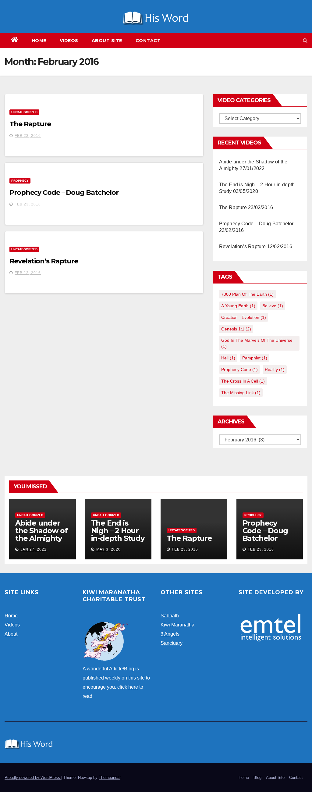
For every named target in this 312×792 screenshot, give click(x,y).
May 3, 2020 (108, 549)
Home (39, 40)
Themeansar (109, 777)
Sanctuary (172, 643)
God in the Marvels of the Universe (256, 343)
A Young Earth (238, 305)
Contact (148, 40)
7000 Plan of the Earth (247, 294)
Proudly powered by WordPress (33, 777)
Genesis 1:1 (236, 328)
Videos (69, 40)
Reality (275, 369)
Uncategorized (24, 112)
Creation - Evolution (243, 317)
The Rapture (30, 124)
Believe (272, 305)
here (133, 687)
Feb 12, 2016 (28, 273)
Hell (228, 357)
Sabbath (170, 615)
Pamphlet (254, 357)
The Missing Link (241, 392)
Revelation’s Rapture (43, 261)
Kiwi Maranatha (177, 624)
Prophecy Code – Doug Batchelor (64, 192)
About (11, 634)
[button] (305, 40)
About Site (107, 40)
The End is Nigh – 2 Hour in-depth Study (117, 531)
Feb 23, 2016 (28, 136)
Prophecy (20, 180)
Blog (257, 777)
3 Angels (170, 634)
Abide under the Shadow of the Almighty (41, 531)
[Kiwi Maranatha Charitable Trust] (105, 641)
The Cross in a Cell (243, 381)
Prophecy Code (239, 369)
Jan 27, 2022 (33, 549)
